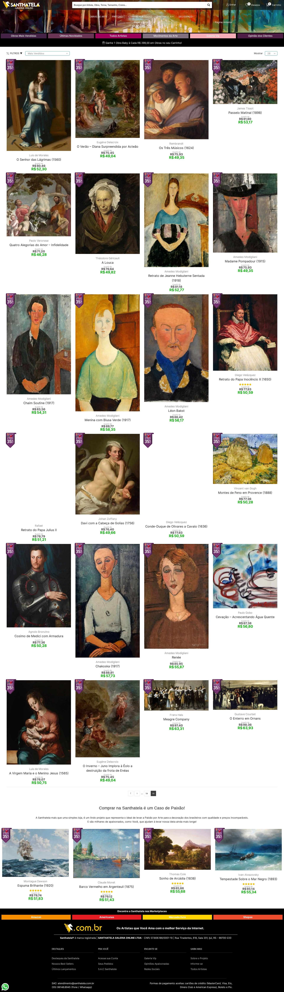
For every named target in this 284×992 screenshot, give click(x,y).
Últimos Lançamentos (64, 969)
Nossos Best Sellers (63, 963)
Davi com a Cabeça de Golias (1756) (107, 523)
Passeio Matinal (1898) (245, 113)
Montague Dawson (35, 881)
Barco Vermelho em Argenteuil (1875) (106, 887)
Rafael (39, 525)
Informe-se (197, 963)
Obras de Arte (98, 16)
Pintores (118, 16)
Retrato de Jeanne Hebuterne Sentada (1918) (176, 278)
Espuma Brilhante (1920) (35, 885)
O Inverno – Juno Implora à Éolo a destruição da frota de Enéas (107, 768)
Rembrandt (176, 143)
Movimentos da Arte (166, 35)
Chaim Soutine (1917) (38, 403)
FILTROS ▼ (16, 53)
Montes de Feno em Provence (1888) (245, 493)
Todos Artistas (118, 35)
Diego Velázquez (245, 375)
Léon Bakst (176, 411)
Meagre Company (176, 719)
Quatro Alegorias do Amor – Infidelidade (38, 245)
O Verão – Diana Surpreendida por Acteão (107, 146)
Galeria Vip (212, 35)
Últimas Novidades (71, 35)
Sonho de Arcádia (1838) (177, 878)
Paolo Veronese (39, 240)
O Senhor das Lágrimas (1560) (39, 159)
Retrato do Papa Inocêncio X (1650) (245, 379)
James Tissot (245, 108)
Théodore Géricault (108, 258)
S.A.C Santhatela (107, 969)
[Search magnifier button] (209, 5)
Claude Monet (106, 882)
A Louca (108, 262)
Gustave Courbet (245, 714)
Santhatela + (165, 16)
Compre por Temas (140, 16)
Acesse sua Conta (108, 958)
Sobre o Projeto (199, 958)
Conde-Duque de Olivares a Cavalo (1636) (176, 526)
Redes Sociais (152, 969)
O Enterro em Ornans (245, 718)
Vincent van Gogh (245, 488)
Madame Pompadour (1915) (245, 261)
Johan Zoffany (107, 518)
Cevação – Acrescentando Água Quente (245, 617)
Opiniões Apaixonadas (156, 963)
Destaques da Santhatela (65, 958)
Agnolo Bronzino (38, 631)
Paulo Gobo (245, 612)
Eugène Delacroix (107, 142)
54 (147, 793)
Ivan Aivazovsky (248, 874)
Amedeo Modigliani (176, 271)
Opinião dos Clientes (260, 35)
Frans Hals (176, 714)
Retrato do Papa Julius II (39, 530)
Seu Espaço (185, 16)
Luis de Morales (39, 155)
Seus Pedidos (105, 963)
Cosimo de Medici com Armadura (38, 636)
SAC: (73, 983)
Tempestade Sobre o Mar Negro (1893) (248, 879)
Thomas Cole (177, 874)
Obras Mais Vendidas (23, 35)
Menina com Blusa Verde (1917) (108, 420)
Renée (176, 657)
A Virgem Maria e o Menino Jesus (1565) (39, 773)
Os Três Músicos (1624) (176, 148)
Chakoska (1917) (108, 666)
